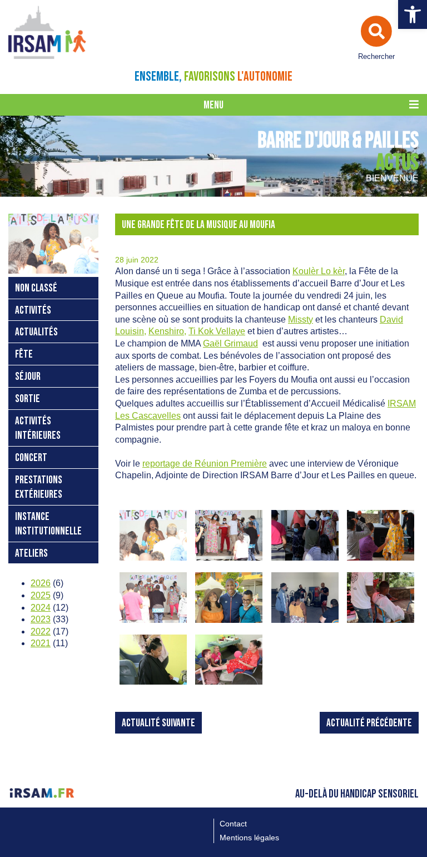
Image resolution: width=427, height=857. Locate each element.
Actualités (36, 332)
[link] (318, 271)
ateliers (31, 553)
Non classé (36, 288)
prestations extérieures (38, 487)
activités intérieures (38, 428)
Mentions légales (249, 837)
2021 (41, 643)
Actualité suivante (158, 723)
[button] (412, 14)
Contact (233, 823)
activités (33, 310)
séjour (28, 376)
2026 (41, 583)
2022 (41, 631)
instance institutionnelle (48, 524)
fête (24, 354)
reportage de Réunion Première (204, 463)
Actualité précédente (369, 723)
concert (31, 458)
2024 (41, 607)
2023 (41, 619)
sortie (27, 399)
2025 (41, 595)
